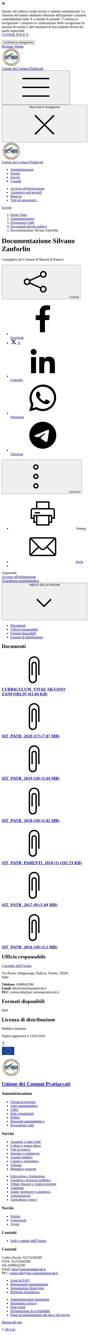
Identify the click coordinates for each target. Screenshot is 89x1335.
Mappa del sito (12, 1322)
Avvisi (14, 1224)
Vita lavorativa (20, 1149)
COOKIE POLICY (15, 34)
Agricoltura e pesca (23, 1199)
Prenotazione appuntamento (29, 1284)
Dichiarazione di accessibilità (30, 1311)
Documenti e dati (22, 222)
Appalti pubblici (21, 1157)
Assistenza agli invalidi (26, 192)
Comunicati (18, 1220)
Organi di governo (22, 1102)
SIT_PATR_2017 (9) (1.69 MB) (29, 905)
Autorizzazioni (20, 1195)
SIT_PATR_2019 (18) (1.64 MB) (30, 778)
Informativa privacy (23, 1303)
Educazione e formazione (27, 1176)
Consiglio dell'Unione (17, 966)
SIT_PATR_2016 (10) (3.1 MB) (29, 947)
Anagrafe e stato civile (25, 1142)
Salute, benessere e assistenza (30, 1192)
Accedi (6, 207)
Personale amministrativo (27, 1121)
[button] (22, 169)
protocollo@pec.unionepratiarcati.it (34, 1273)
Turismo (16, 1165)
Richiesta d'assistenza (25, 1292)
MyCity (10, 1329)
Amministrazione (22, 219)
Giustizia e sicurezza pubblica (30, 1180)
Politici (15, 1117)
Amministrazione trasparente (29, 1299)
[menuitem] (15, 343)
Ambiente (17, 1188)
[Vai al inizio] (3, 1043)
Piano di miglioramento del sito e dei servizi (40, 1315)
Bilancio (16, 196)
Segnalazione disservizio (27, 1288)
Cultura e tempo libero (25, 1145)
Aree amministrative (24, 1106)
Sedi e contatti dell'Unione (28, 1241)
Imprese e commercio (25, 1153)
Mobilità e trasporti (23, 1169)
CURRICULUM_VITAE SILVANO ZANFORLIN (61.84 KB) (33, 691)
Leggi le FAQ (19, 1280)
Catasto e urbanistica (24, 1161)
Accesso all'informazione (27, 188)
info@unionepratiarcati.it (28, 1269)
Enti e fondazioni (22, 1113)
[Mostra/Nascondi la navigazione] (36, 87)
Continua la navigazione (18, 42)
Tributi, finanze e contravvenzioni (33, 1184)
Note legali (17, 1307)
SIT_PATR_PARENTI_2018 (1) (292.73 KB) (42, 863)
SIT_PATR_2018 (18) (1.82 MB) (30, 820)
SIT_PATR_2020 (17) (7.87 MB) (30, 736)
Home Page (18, 215)
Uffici (14, 1109)
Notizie (15, 1216)
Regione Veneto (13, 46)
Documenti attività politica (28, 226)
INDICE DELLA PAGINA (44, 585)
